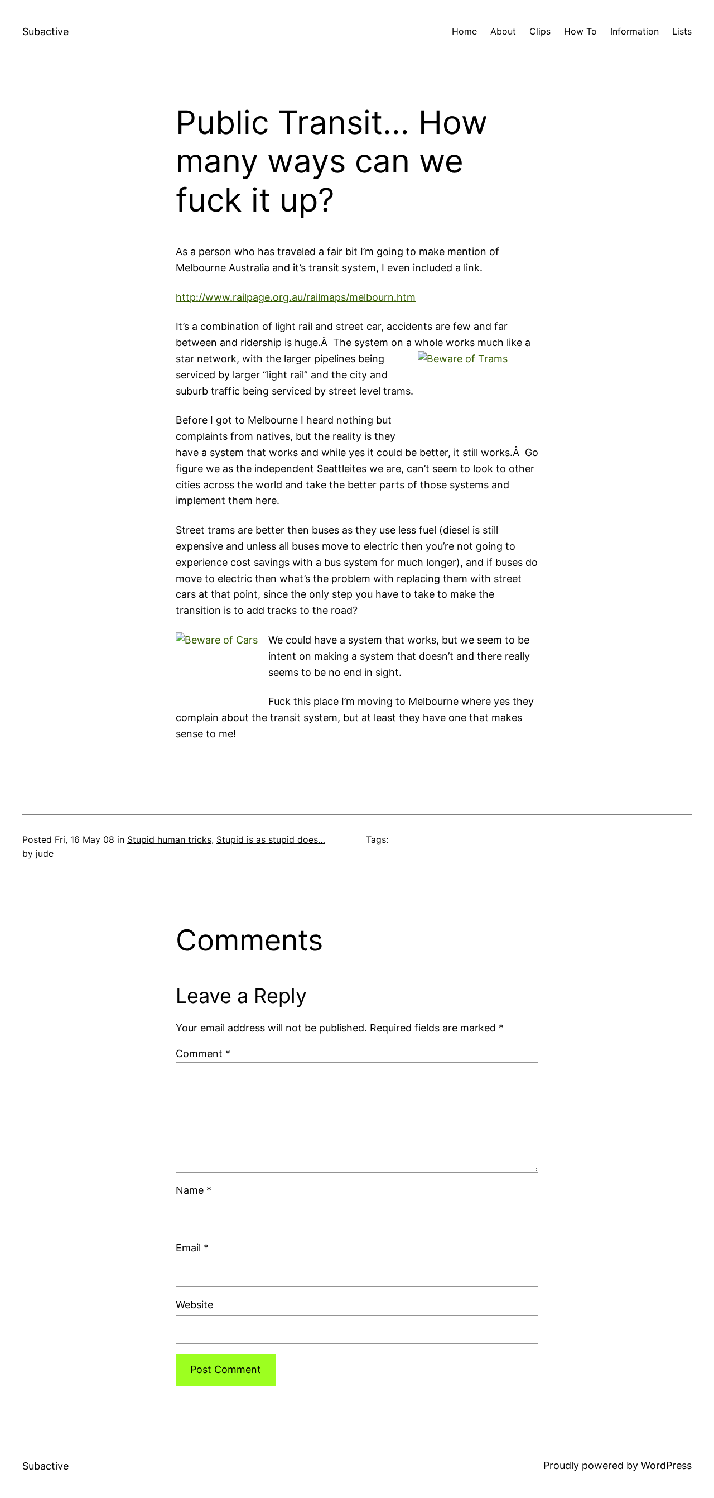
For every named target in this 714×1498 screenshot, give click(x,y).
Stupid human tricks (169, 839)
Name (193, 1190)
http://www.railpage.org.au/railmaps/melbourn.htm (296, 297)
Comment (203, 1053)
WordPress (666, 1465)
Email (192, 1248)
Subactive (45, 31)
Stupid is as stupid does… (270, 839)
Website (194, 1304)
